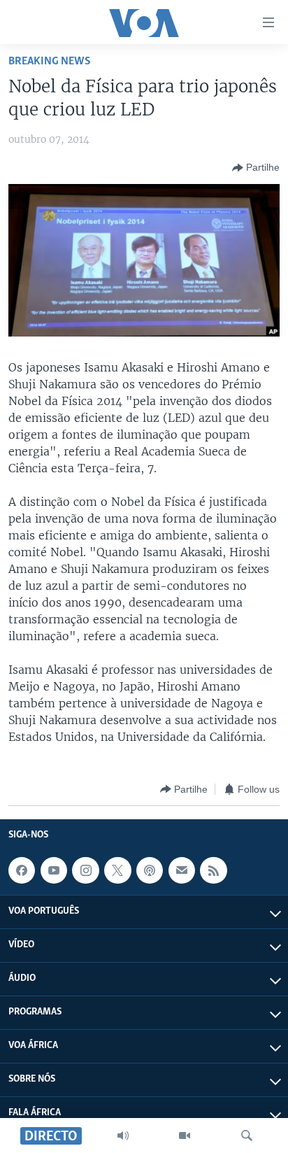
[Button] (256, 168)
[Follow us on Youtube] (54, 870)
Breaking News (49, 61)
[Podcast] (149, 870)
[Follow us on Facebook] (21, 870)
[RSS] (213, 870)
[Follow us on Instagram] (85, 870)
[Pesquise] (247, 1135)
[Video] (185, 1135)
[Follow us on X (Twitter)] (117, 870)
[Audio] (123, 1135)
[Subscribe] (181, 870)
